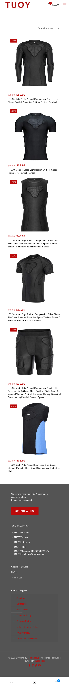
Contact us (22, 604)
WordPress (40, 661)
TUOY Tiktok (20, 547)
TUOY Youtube (21, 537)
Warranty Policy (24, 615)
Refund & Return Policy (27, 627)
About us (21, 598)
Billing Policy (23, 609)
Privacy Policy (23, 633)
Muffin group (33, 658)
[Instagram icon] (33, 665)
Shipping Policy (24, 621)
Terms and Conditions (27, 638)
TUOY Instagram (22, 542)
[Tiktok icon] (36, 665)
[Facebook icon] (29, 665)
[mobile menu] (64, 5)
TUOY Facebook (22, 532)
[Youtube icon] (39, 665)
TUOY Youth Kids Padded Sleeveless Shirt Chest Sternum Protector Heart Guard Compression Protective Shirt (34, 468)
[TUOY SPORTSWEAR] (17, 5)
